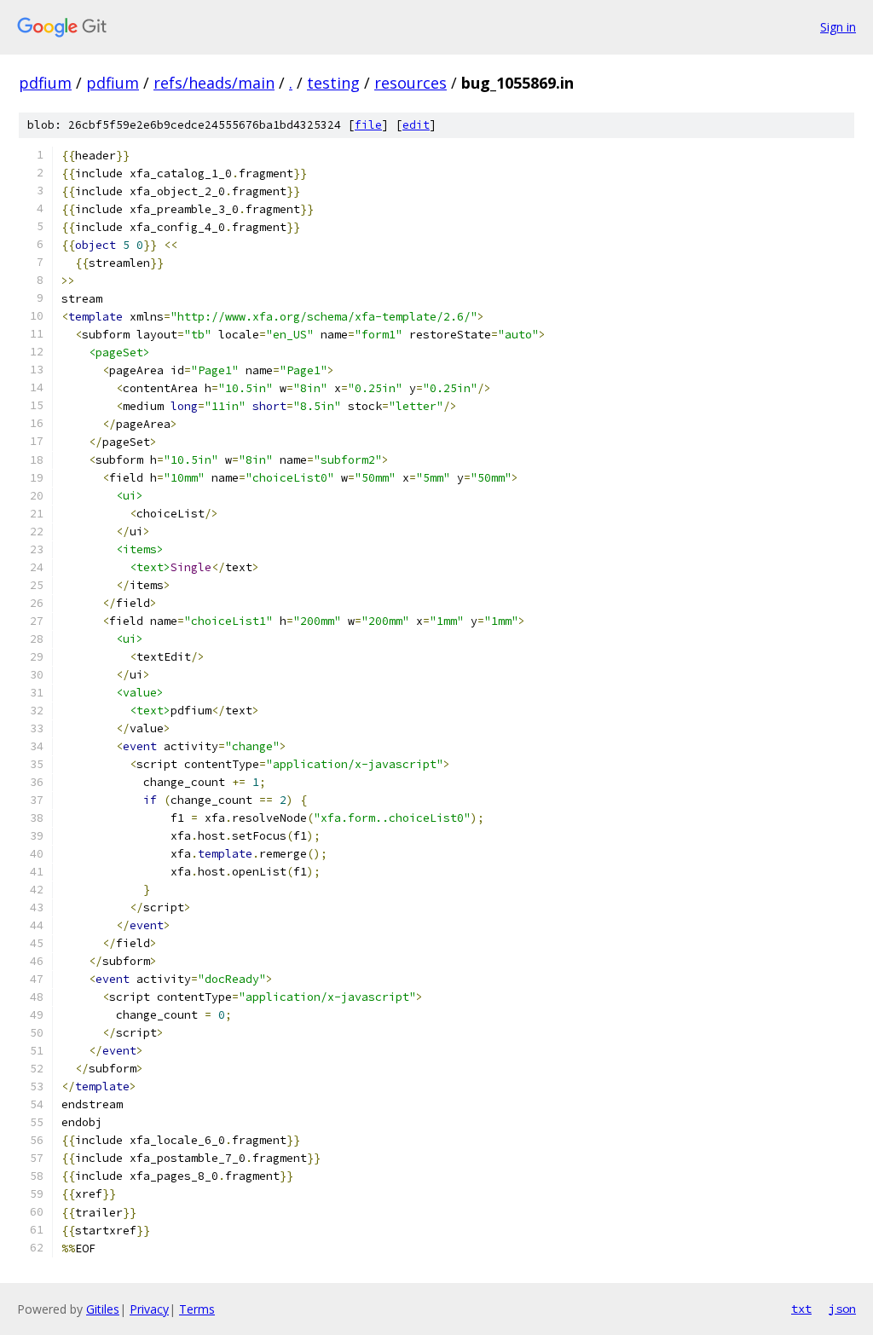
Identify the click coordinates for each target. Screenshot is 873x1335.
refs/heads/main (214, 82)
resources (410, 82)
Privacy (149, 1309)
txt (801, 1308)
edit (416, 125)
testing (333, 82)
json (842, 1308)
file (368, 125)
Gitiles (102, 1309)
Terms (197, 1309)
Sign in (838, 27)
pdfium (45, 82)
